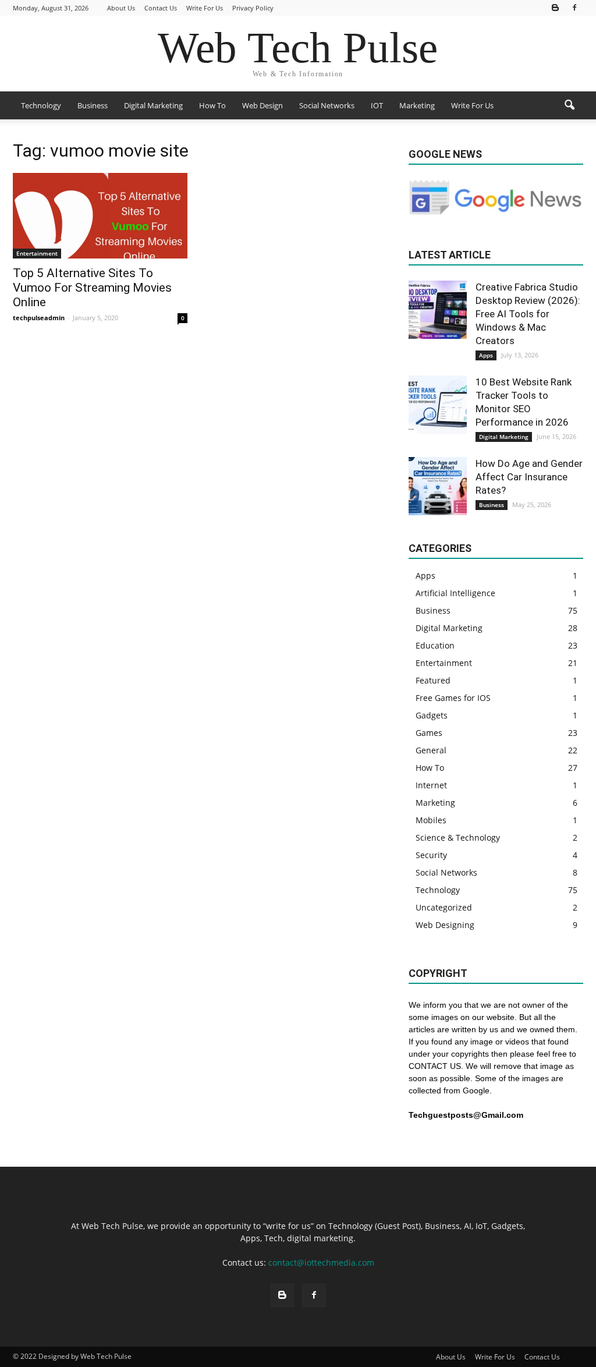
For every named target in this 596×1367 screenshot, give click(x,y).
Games (429, 732)
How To (212, 105)
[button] (569, 105)
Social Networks (326, 105)
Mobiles (431, 820)
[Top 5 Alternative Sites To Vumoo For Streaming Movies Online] (100, 215)
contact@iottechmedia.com (321, 1262)
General (431, 750)
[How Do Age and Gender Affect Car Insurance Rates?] (438, 486)
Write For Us (204, 7)
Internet (431, 785)
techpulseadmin (39, 317)
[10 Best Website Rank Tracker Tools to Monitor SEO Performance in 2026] (438, 405)
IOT (377, 105)
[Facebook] (574, 8)
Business (92, 105)
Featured (433, 680)
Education (435, 645)
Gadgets (432, 715)
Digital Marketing (153, 105)
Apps (486, 355)
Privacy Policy (253, 7)
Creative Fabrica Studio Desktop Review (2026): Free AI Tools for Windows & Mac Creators (528, 313)
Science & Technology (458, 837)
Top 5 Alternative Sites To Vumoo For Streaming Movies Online (92, 287)
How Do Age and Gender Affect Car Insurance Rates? (529, 477)
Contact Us (160, 7)
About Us (121, 7)
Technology (41, 105)
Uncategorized (444, 907)
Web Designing (445, 924)
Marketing (417, 105)
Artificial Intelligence (455, 592)
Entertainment (37, 253)
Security (431, 854)
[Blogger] (555, 8)
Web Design (262, 105)
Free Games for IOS (453, 697)
